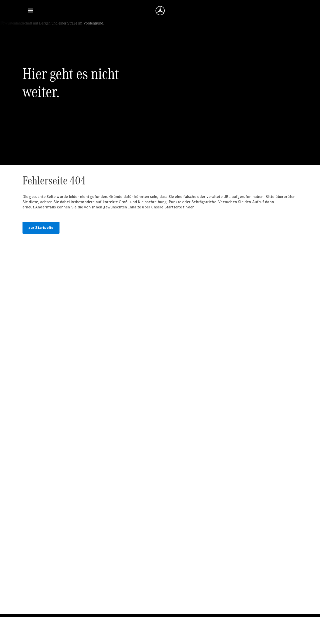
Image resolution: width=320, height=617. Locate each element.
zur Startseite (41, 227)
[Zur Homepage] (160, 10)
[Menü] (30, 10)
